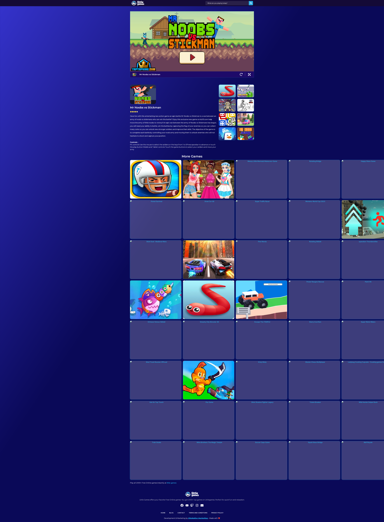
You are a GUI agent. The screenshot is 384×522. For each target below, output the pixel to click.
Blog (171, 513)
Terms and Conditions (198, 513)
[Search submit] (251, 3)
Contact (181, 513)
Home (163, 513)
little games (171, 483)
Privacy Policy (217, 513)
